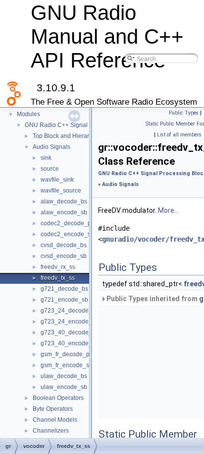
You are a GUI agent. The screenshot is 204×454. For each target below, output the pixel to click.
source (50, 168)
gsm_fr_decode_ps (67, 354)
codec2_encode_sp (67, 234)
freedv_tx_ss (58, 277)
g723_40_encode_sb (70, 343)
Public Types (184, 113)
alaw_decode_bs (64, 201)
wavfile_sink (57, 179)
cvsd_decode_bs (64, 245)
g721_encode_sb (64, 299)
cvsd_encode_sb (64, 256)
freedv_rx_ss (58, 266)
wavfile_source (61, 190)
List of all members (179, 134)
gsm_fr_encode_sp (67, 365)
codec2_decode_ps (67, 223)
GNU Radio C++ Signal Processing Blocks (82, 125)
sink (46, 157)
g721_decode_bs (64, 288)
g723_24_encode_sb (70, 321)
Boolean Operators (58, 397)
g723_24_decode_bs (70, 310)
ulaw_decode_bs (64, 376)
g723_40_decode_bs (70, 332)
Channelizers (51, 430)
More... (168, 210)
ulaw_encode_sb (64, 387)
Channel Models (55, 419)
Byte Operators (53, 408)
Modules (28, 114)
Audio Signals (51, 146)
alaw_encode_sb (64, 212)
